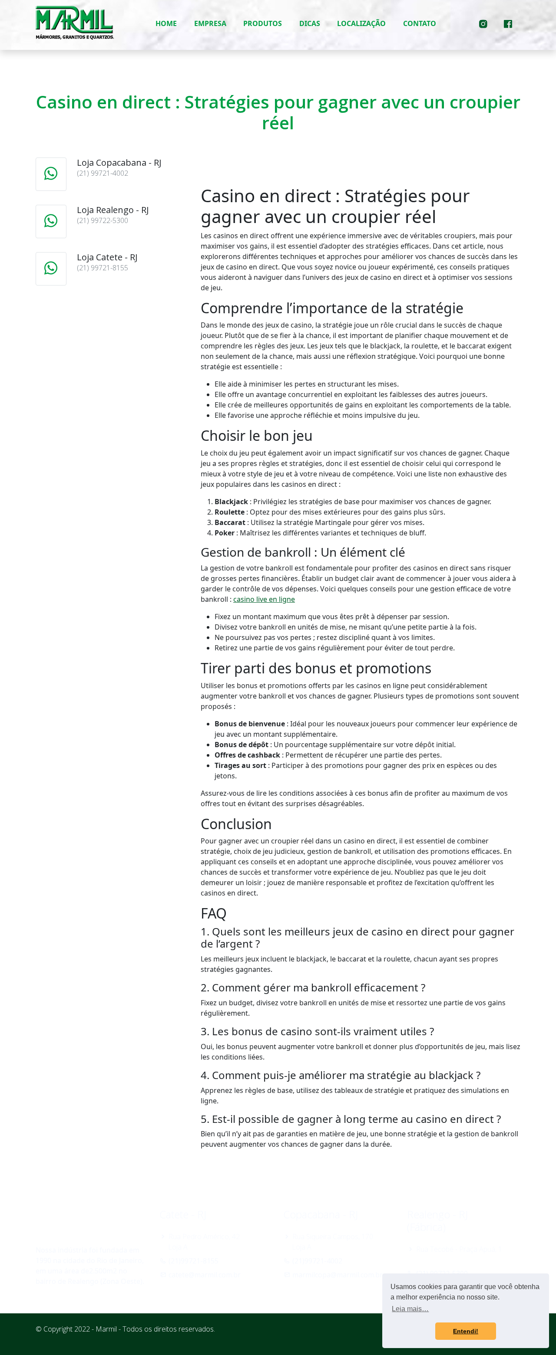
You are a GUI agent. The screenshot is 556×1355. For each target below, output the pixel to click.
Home (166, 23)
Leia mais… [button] (410, 1308)
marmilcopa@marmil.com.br (337, 1275)
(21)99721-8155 (193, 1261)
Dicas (309, 23)
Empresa (210, 23)
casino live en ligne (264, 599)
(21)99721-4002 (317, 1261)
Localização (361, 23)
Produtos (262, 23)
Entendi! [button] (465, 1331)
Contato (419, 23)
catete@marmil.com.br (205, 1275)
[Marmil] (75, 23)
